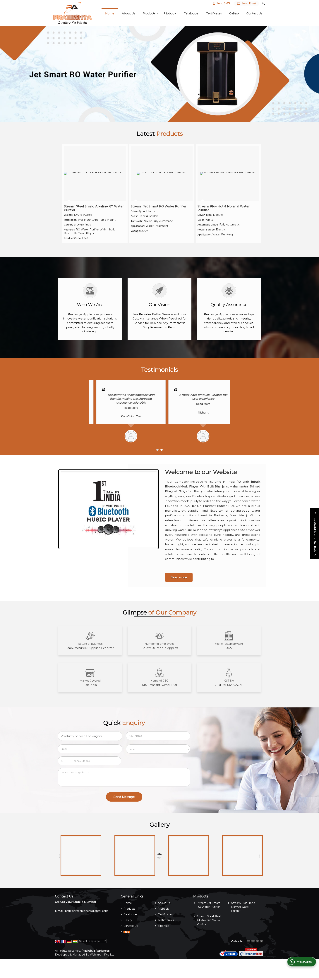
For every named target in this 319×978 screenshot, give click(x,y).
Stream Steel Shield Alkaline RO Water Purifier (94, 208)
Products (149, 13)
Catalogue (191, 13)
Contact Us (254, 13)
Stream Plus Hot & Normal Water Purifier (224, 208)
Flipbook (170, 13)
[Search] (262, 3)
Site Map (163, 925)
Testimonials (166, 920)
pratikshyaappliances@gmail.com (86, 911)
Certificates (214, 13)
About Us (128, 13)
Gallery (234, 13)
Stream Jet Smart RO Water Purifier (158, 206)
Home (109, 13)
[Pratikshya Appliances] (72, 13)
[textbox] (90, 736)
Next (259, 856)
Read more (179, 577)
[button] (81, 902)
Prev (60, 856)
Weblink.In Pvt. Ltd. (102, 954)
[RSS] (127, 931)
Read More (123, 404)
